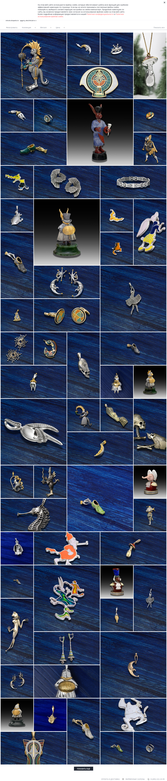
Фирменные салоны (135, 779)
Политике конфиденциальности (100, 14)
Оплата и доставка (110, 779)
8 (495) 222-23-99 (158, 779)
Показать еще (83, 769)
